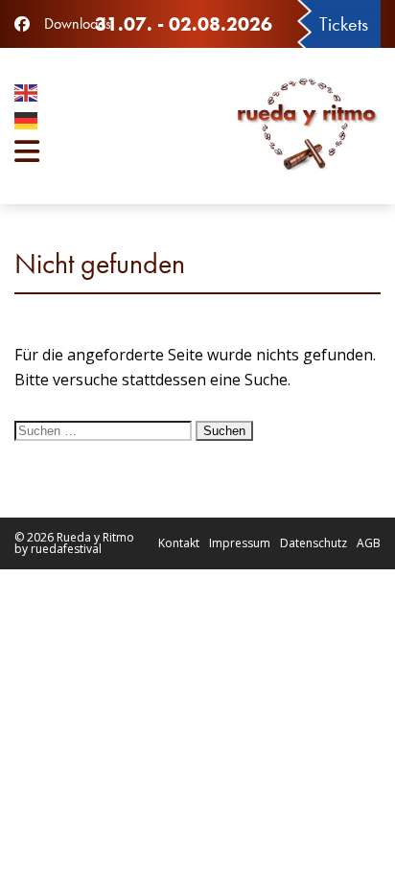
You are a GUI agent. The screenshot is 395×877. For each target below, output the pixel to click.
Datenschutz (313, 543)
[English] (75, 95)
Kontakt (178, 543)
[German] (75, 123)
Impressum (239, 543)
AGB (369, 543)
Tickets (343, 24)
